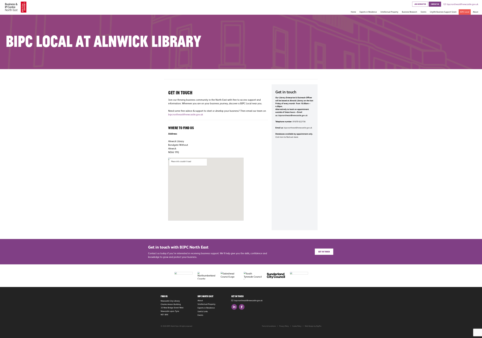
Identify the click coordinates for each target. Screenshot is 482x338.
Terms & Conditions (269, 326)
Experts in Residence (368, 12)
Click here (279, 137)
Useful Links (203, 311)
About (475, 12)
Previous (166, 276)
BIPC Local (464, 12)
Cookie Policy (296, 326)
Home (353, 12)
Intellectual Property (389, 12)
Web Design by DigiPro (313, 326)
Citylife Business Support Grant (443, 12)
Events (423, 12)
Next (315, 276)
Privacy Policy (284, 326)
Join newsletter (420, 4)
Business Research (409, 12)
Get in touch (324, 251)
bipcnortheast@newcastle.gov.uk (462, 4)
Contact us (435, 4)
